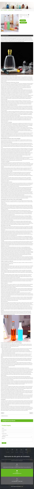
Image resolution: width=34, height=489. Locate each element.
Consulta (23, 20)
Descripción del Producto (5, 35)
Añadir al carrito (23, 22)
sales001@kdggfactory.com (17, 473)
